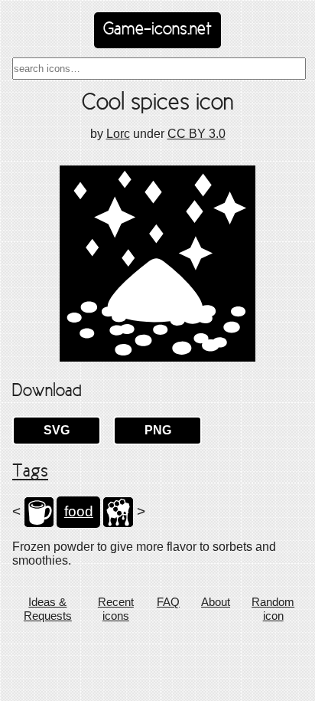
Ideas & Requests (48, 608)
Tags (30, 472)
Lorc (118, 133)
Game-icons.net (157, 29)
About (215, 601)
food (78, 511)
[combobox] (159, 68)
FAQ (168, 601)
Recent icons (116, 608)
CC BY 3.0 (196, 133)
